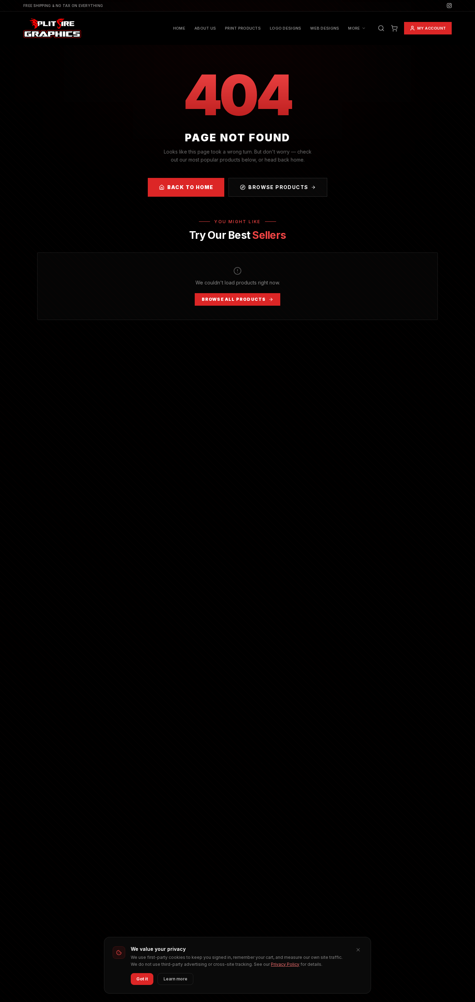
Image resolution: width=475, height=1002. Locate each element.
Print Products (243, 28)
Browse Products (278, 187)
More (354, 28)
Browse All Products (234, 299)
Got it (142, 978)
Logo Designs (285, 28)
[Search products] (381, 28)
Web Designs (324, 28)
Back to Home (190, 187)
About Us (205, 28)
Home (179, 28)
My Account (431, 28)
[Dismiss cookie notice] (358, 950)
